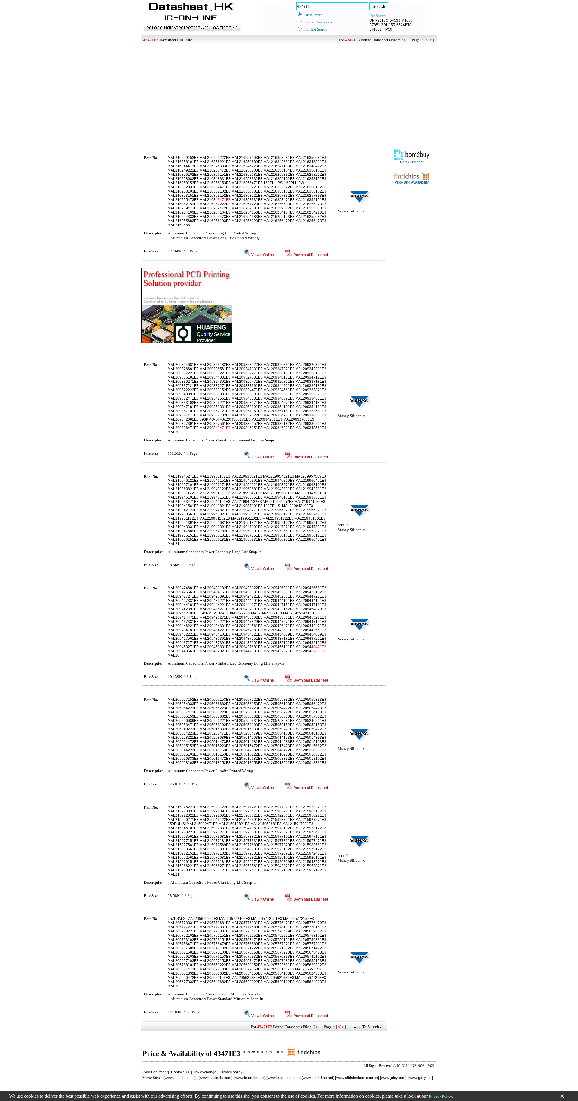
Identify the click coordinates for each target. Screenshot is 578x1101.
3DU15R (388, 25)
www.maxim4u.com (215, 1078)
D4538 (394, 20)
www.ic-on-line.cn (249, 1078)
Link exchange (204, 1072)
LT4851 (375, 29)
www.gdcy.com (393, 1078)
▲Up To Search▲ (368, 1027)
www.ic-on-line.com (284, 1078)
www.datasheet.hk (179, 1078)
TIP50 (387, 29)
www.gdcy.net (420, 1078)
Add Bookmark (156, 1072)
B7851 (374, 25)
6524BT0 (404, 25)
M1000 (407, 20)
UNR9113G (378, 20)
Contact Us (180, 1072)
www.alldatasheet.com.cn (357, 1078)
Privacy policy (231, 1072)
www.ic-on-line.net (318, 1078)
